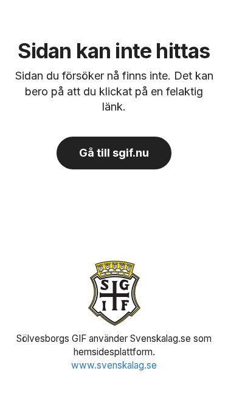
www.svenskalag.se (114, 365)
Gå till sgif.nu (114, 152)
